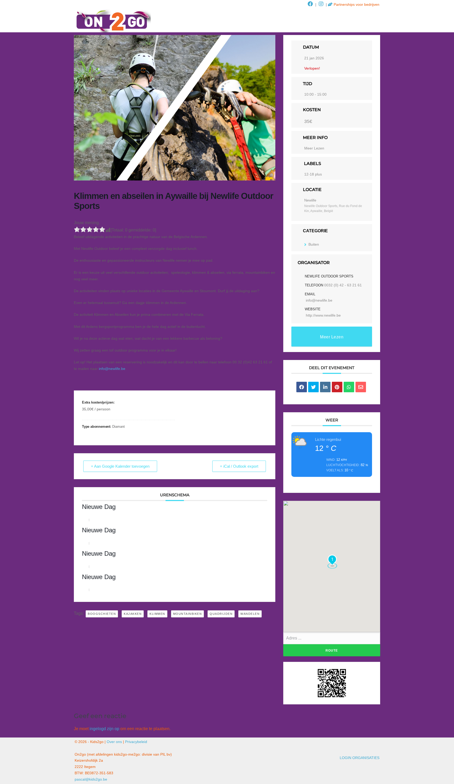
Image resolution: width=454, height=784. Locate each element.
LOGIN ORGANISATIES (359, 758)
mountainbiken (187, 613)
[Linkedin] (325, 387)
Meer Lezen (314, 148)
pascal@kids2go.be (91, 779)
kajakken (133, 613)
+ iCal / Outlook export (239, 466)
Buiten (313, 244)
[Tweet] (313, 387)
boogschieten (102, 613)
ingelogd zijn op (104, 728)
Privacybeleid (136, 742)
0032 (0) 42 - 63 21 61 (343, 285)
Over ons (114, 742)
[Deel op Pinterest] (337, 387)
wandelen (250, 613)
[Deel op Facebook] (301, 387)
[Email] (360, 387)
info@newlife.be (112, 369)
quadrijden (221, 613)
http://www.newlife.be (323, 315)
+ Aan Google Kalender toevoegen (120, 466)
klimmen (157, 613)
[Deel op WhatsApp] (349, 387)
